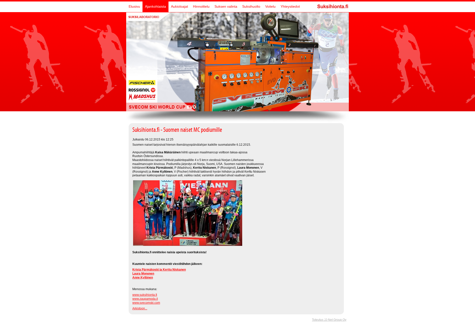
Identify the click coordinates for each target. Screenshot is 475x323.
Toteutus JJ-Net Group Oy (329, 320)
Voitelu (270, 6)
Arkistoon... (139, 308)
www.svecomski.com (146, 302)
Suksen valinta (225, 6)
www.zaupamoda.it (145, 298)
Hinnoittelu (201, 6)
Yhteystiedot (290, 6)
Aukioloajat (179, 6)
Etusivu (134, 6)
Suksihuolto (251, 6)
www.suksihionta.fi (144, 295)
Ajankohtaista (155, 6)
